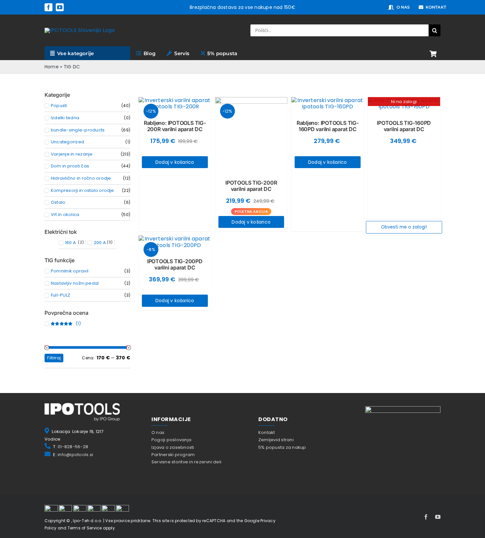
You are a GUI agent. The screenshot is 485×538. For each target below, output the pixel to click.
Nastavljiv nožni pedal (75, 283)
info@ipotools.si (75, 454)
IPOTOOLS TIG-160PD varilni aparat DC (404, 126)
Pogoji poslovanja (171, 440)
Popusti (59, 105)
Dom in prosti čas (70, 166)
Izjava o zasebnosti (172, 447)
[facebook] (48, 7)
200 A (100, 242)
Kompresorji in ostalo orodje (82, 190)
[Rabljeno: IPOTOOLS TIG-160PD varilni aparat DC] (327, 103)
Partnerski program (173, 454)
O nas (157, 432)
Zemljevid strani (276, 440)
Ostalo (58, 202)
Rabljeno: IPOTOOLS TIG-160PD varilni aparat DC (328, 126)
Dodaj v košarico (174, 162)
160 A (70, 242)
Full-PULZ (60, 295)
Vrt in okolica (65, 214)
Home (52, 66)
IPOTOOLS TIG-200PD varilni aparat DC (175, 264)
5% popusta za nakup (282, 447)
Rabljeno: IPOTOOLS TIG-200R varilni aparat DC (175, 126)
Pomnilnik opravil (69, 271)
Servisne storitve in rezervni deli (186, 462)
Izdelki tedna (65, 118)
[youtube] (60, 7)
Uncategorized (67, 142)
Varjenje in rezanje (72, 154)
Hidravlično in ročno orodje (81, 178)
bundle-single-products (78, 130)
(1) (66, 323)
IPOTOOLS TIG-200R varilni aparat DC (251, 185)
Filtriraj (54, 358)
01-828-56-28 (73, 447)
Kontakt (266, 432)
